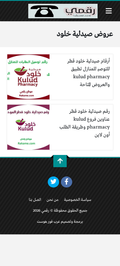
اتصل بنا (35, 199)
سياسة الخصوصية (77, 199)
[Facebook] (66, 182)
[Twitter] (53, 182)
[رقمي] (63, 11)
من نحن (53, 199)
